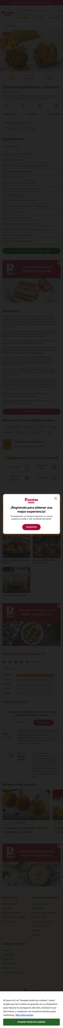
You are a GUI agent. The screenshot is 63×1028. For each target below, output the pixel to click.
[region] (31, 1009)
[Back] (55, 498)
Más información (24, 1015)
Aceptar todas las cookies (31, 1022)
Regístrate (31, 527)
